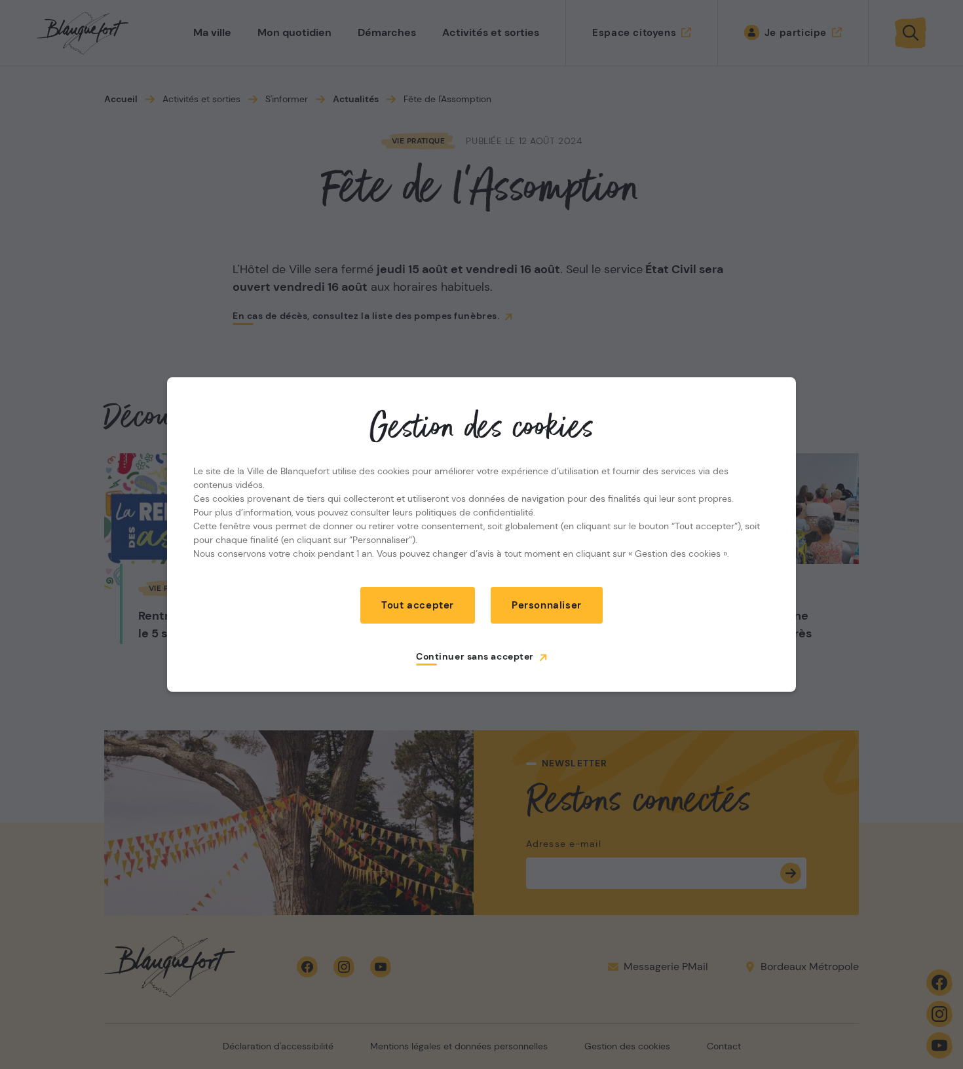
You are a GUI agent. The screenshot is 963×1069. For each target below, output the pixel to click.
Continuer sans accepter (475, 656)
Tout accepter (417, 605)
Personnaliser (547, 605)
